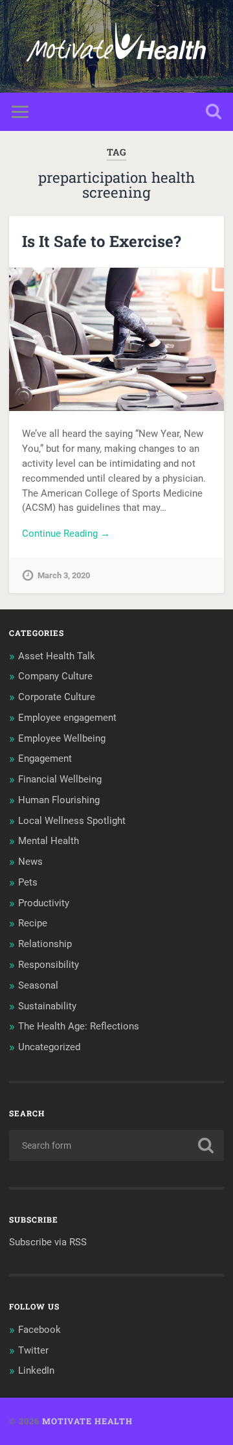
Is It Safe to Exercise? (101, 241)
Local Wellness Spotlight (72, 821)
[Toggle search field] (213, 112)
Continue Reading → (66, 533)
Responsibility (48, 964)
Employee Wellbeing (61, 738)
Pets (28, 882)
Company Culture (55, 676)
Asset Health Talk (56, 656)
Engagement (45, 758)
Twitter (33, 1350)
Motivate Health (87, 1421)
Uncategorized (49, 1047)
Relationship (45, 944)
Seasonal (38, 985)
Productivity (43, 903)
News (30, 861)
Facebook (39, 1329)
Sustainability (47, 1006)
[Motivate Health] (116, 46)
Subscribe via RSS (48, 1242)
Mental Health (48, 841)
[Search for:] (116, 1145)
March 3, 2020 (64, 575)
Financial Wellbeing (60, 779)
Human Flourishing (59, 800)
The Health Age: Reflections (78, 1026)
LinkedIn (36, 1370)
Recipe (32, 923)
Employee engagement (67, 717)
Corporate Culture (56, 697)
